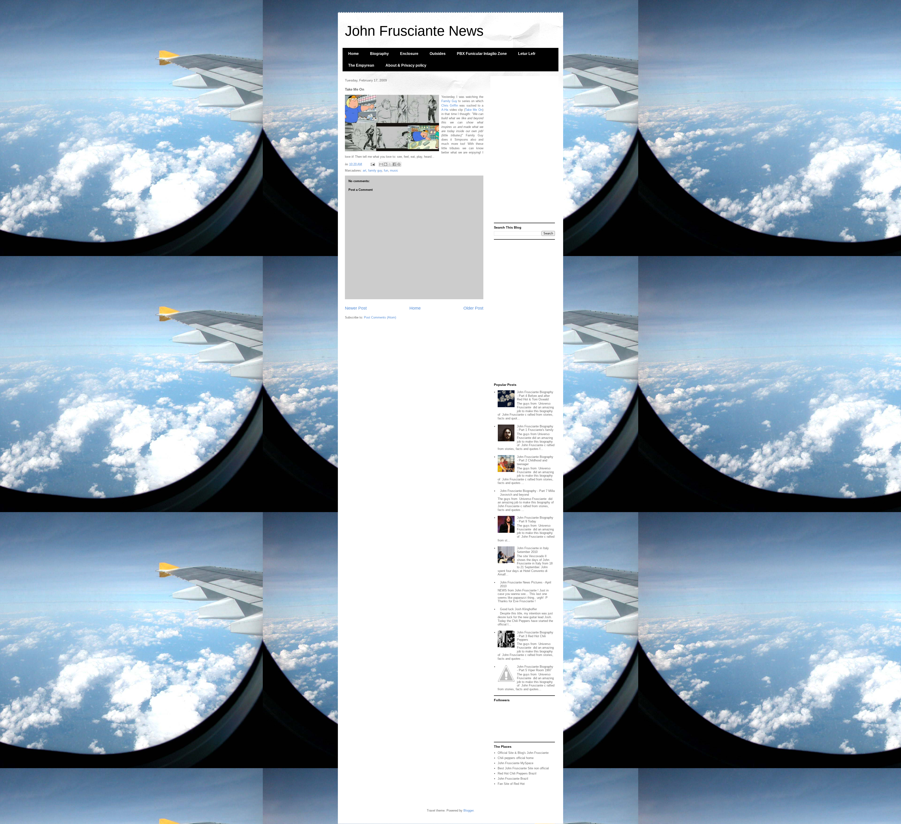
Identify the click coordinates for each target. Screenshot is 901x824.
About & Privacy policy (406, 65)
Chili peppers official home (516, 758)
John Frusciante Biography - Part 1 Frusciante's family (535, 428)
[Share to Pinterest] (399, 164)
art (364, 170)
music (394, 170)
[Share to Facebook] (394, 164)
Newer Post (356, 308)
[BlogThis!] (385, 164)
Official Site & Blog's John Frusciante (523, 753)
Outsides (438, 54)
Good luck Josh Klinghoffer (518, 609)
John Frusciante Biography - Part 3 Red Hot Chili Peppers (535, 636)
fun (386, 170)
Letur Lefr (526, 54)
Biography (379, 54)
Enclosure (409, 54)
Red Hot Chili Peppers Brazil (517, 773)
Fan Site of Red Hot (511, 784)
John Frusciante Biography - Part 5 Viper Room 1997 (535, 668)
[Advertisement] (524, 150)
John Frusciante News (414, 31)
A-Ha (444, 109)
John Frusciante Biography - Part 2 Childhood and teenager (535, 460)
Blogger (468, 810)
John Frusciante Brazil (513, 778)
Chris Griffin (449, 105)
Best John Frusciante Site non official (523, 768)
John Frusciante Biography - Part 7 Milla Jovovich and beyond (527, 492)
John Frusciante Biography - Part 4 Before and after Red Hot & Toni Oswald (535, 395)
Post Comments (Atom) (380, 317)
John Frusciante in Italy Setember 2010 (533, 550)
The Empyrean (361, 65)
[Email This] (381, 164)
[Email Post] (372, 164)
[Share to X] (390, 164)
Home (353, 54)
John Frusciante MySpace (515, 763)
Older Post (473, 308)
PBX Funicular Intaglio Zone (482, 54)
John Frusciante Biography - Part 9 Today (535, 519)
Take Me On (473, 109)
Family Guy (449, 101)
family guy (375, 170)
